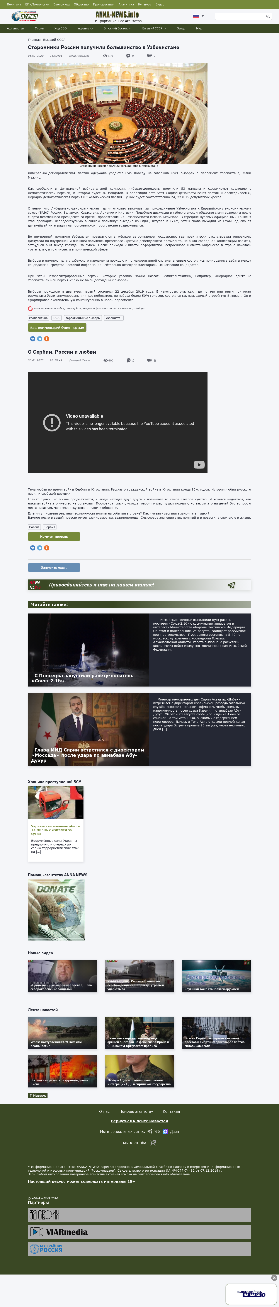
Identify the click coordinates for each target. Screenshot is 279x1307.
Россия (34, 527)
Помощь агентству (136, 1111)
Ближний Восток (116, 28)
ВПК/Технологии (37, 4)
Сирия (39, 28)
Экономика (61, 4)
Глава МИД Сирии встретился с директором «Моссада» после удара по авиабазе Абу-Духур (87, 755)
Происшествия (103, 4)
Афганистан (15, 28)
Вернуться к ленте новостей (139, 1121)
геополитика (38, 318)
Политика (14, 4)
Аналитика (126, 4)
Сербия (49, 527)
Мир (199, 28)
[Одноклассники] (46, 338)
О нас (104, 1111)
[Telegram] (39, 338)
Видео (159, 4)
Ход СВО (60, 28)
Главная (34, 39)
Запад (181, 28)
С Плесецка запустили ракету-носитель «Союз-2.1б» (82, 678)
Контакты (171, 1111)
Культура (144, 4)
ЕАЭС (56, 318)
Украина (83, 28)
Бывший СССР (152, 28)
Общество (81, 4)
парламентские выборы (82, 318)
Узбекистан (113, 318)
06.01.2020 (45, 55)
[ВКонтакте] (32, 338)
